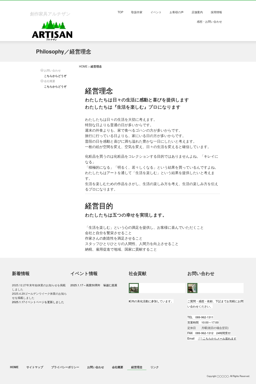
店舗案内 (197, 12)
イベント (156, 12)
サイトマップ (34, 367)
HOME (83, 66)
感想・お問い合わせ (209, 21)
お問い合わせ (95, 367)
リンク (154, 367)
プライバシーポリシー (65, 367)
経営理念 (136, 367)
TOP (120, 12)
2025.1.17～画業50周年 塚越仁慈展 (95, 285)
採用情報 (216, 12)
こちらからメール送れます (219, 338)
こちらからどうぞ (55, 76)
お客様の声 (177, 12)
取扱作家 (136, 12)
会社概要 (117, 367)
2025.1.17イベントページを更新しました (38, 302)
